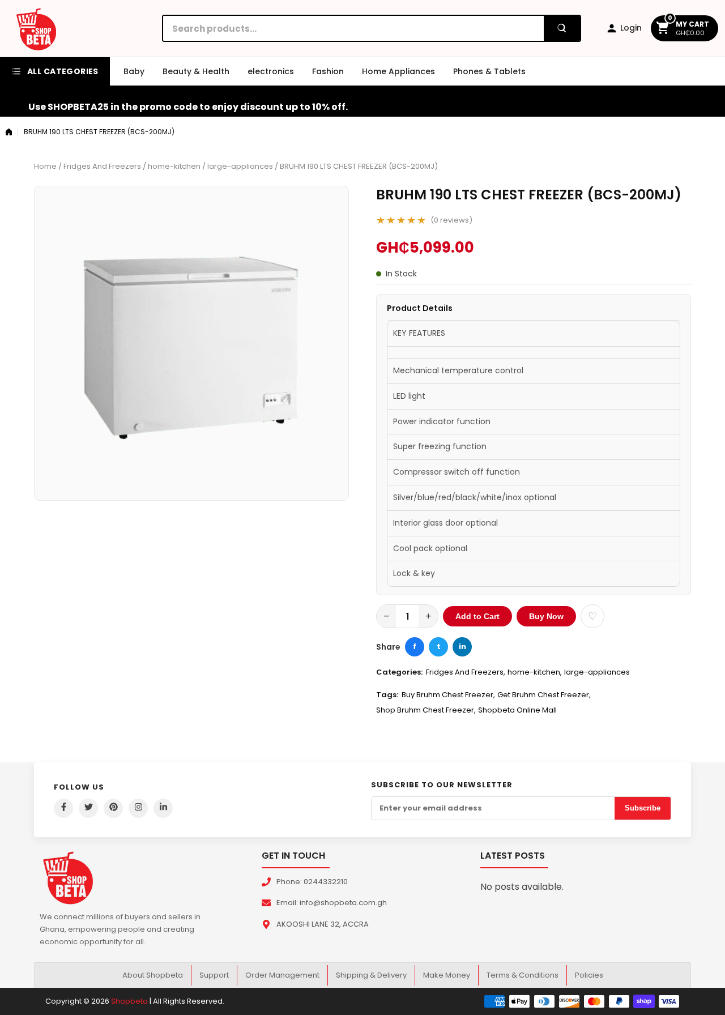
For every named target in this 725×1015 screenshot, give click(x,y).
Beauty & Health (196, 71)
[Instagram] (138, 808)
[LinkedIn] (163, 808)
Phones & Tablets (489, 71)
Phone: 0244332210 (312, 881)
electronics (271, 71)
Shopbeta (129, 1001)
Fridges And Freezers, (465, 672)
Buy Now (546, 616)
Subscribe (642, 808)
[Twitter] (88, 808)
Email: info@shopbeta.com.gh (331, 902)
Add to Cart (477, 616)
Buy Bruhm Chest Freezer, (448, 694)
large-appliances (240, 166)
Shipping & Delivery (371, 975)
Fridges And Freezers (102, 166)
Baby (133, 71)
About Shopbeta (152, 975)
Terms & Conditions (522, 975)
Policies (589, 975)
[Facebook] (63, 808)
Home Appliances (398, 71)
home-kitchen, (535, 672)
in (462, 646)
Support (214, 975)
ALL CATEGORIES (63, 71)
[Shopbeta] (36, 28)
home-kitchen (174, 166)
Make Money (446, 975)
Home (45, 166)
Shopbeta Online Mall (517, 710)
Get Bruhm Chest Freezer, (544, 694)
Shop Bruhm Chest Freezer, (426, 710)
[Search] (562, 28)
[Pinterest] (113, 808)
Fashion (328, 71)
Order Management (282, 975)
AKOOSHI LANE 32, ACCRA (322, 924)
